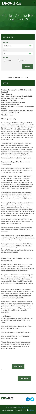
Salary (5, 50)
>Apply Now (24, 378)
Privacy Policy (26, 407)
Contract (24, 60)
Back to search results (18, 77)
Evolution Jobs (11, 3)
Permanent (9, 60)
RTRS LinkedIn (28, 399)
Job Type (5, 57)
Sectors (5, 42)
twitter (32, 399)
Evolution (31, 410)
